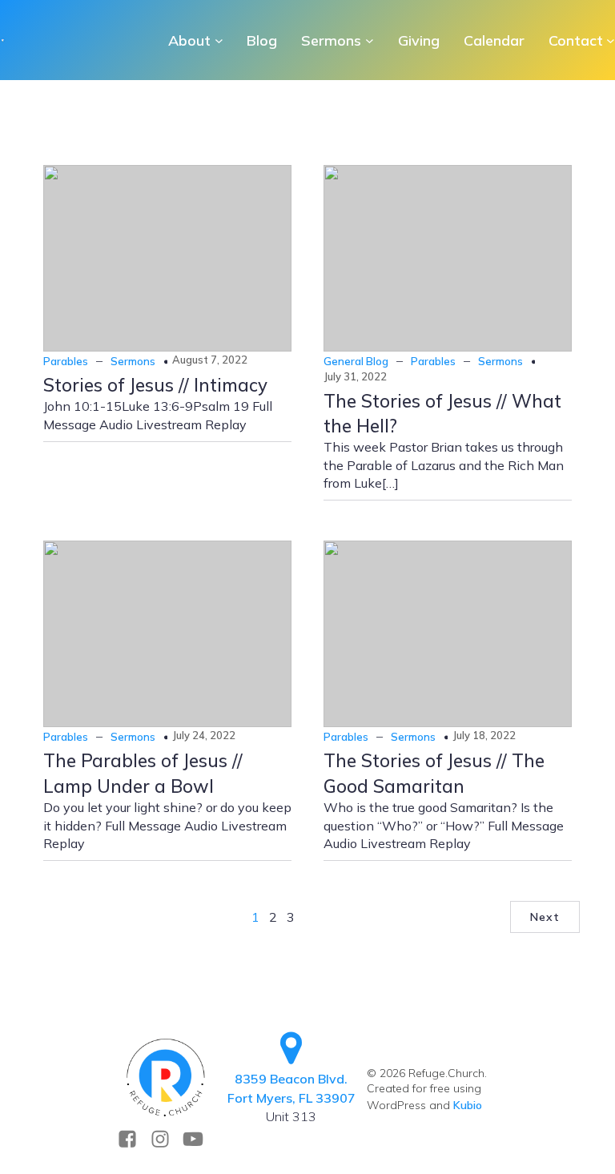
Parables (65, 361)
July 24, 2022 (203, 735)
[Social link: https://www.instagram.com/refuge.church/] (166, 1139)
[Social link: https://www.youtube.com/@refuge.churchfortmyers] (199, 1139)
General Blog (356, 361)
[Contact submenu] (610, 40)
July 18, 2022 (484, 735)
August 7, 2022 (209, 359)
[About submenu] (219, 40)
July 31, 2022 (355, 376)
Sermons (133, 361)
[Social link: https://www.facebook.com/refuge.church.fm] (133, 1139)
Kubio (467, 1105)
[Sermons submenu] (369, 40)
